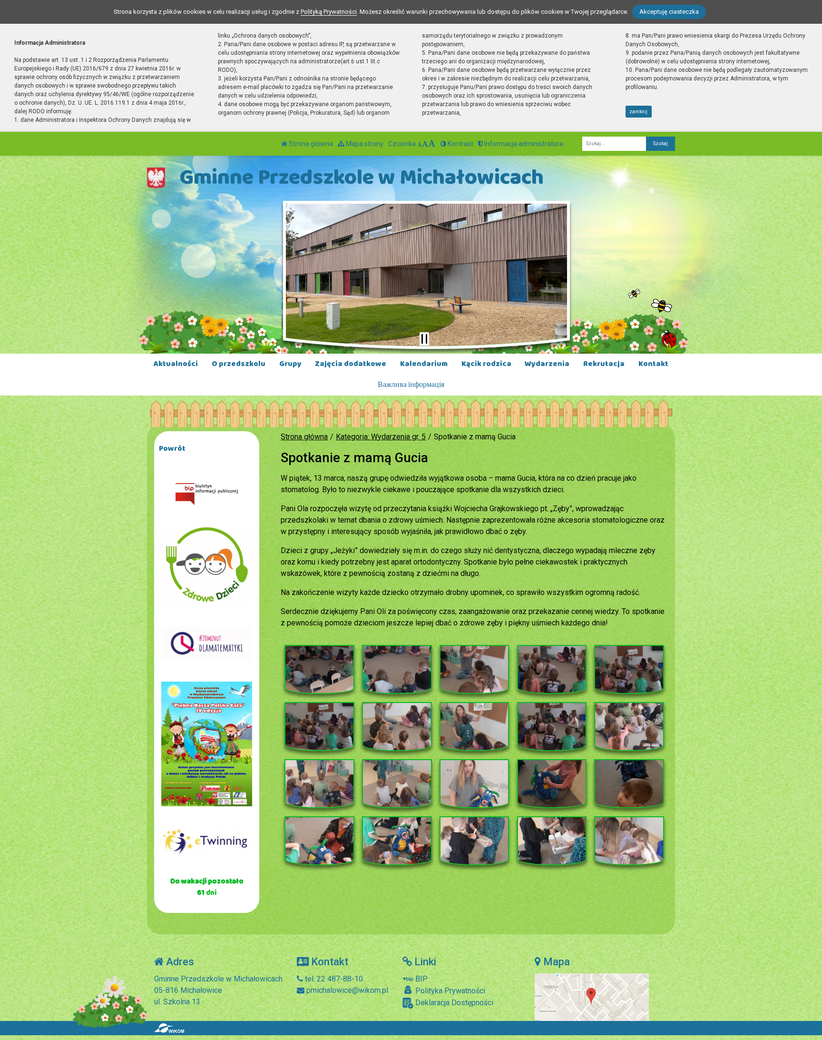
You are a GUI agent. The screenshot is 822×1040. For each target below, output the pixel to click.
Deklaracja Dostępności (453, 1002)
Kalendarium (424, 364)
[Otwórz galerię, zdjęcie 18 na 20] (474, 841)
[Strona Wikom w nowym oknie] (169, 1028)
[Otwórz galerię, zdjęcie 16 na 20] (319, 841)
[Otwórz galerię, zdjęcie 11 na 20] (319, 784)
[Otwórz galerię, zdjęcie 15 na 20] (629, 784)
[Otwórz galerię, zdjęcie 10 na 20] (629, 727)
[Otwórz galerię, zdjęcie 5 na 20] (629, 669)
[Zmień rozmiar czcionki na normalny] (419, 144)
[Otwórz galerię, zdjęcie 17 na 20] (397, 841)
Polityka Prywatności (449, 990)
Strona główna (310, 144)
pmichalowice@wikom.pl (346, 990)
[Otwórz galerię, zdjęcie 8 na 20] (474, 727)
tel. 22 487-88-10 (333, 978)
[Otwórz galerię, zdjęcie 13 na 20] (474, 784)
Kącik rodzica (486, 364)
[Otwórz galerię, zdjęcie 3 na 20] (474, 669)
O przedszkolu (238, 364)
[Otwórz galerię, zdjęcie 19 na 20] (552, 841)
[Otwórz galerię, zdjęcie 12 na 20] (397, 784)
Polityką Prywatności (329, 11)
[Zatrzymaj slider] (424, 339)
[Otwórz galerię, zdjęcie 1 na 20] (319, 669)
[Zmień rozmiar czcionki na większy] (425, 144)
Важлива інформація (411, 385)
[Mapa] (592, 996)
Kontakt (653, 364)
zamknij (638, 111)
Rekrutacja (604, 364)
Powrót (172, 449)
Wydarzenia (547, 364)
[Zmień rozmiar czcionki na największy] (432, 144)
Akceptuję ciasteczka (669, 11)
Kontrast (459, 144)
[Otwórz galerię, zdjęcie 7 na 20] (397, 727)
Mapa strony (363, 144)
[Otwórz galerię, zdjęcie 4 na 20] (552, 669)
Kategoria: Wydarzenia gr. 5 (381, 436)
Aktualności (176, 364)
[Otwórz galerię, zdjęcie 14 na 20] (552, 784)
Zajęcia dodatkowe (350, 364)
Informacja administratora (523, 144)
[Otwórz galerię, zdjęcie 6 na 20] (319, 727)
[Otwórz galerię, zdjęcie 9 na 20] (552, 727)
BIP (420, 978)
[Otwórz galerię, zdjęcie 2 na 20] (397, 669)
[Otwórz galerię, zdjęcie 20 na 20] (629, 841)
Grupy (290, 364)
